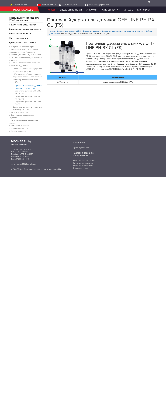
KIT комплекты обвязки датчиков (26, 74)
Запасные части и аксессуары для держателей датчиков (27, 70)
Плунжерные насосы (19, 128)
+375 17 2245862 (69, 4)
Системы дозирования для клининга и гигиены (25, 58)
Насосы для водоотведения (83, 163)
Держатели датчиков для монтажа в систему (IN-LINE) (27, 108)
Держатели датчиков (19, 65)
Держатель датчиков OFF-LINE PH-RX (28, 102)
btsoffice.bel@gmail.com (99, 4)
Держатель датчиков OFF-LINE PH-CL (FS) (28, 92)
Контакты (128, 9)
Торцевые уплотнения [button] (70, 9)
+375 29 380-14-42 (22, 159)
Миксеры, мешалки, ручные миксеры (26, 54)
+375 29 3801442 (21, 4)
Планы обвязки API (110, 9)
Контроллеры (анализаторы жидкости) (21, 116)
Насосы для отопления (20, 33)
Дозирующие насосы (80, 168)
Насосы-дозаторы (18, 131)
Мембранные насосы (20, 125)
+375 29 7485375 (49, 4)
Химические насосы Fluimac (22, 24)
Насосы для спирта (18, 38)
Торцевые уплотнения (81, 148)
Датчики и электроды (19, 112)
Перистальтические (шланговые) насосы (23, 121)
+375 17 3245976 (26, 154)
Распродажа (143, 9)
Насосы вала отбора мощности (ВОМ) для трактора (24, 19)
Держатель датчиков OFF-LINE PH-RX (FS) (28, 97)
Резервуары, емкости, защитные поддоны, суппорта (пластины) (23, 50)
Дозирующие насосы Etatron (22, 42)
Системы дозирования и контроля (25, 62)
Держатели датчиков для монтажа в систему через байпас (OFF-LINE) (27, 79)
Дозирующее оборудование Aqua (25, 29)
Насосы (51, 9)
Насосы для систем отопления (84, 160)
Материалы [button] (91, 9)
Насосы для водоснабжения (83, 165)
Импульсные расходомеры (22, 46)
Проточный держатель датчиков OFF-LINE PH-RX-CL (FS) (28, 86)
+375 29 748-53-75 (22, 156)
